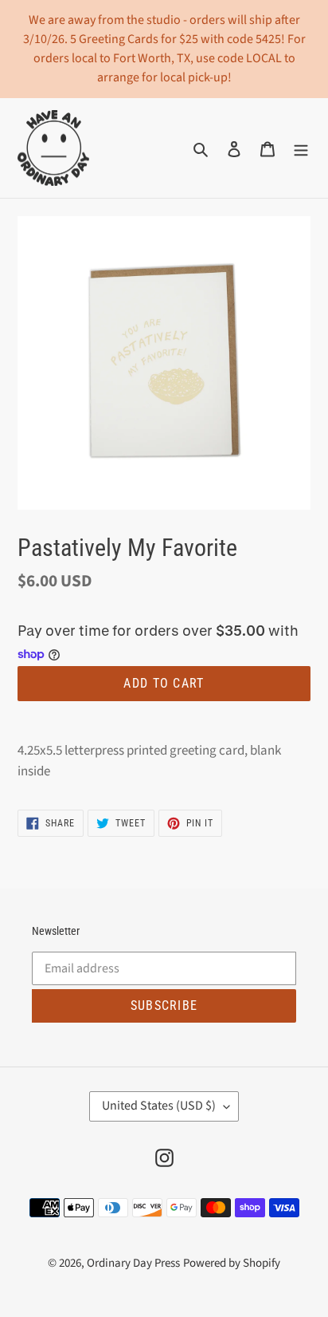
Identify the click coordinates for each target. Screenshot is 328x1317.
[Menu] (301, 148)
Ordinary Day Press (133, 1263)
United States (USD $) (159, 1105)
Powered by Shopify (231, 1263)
